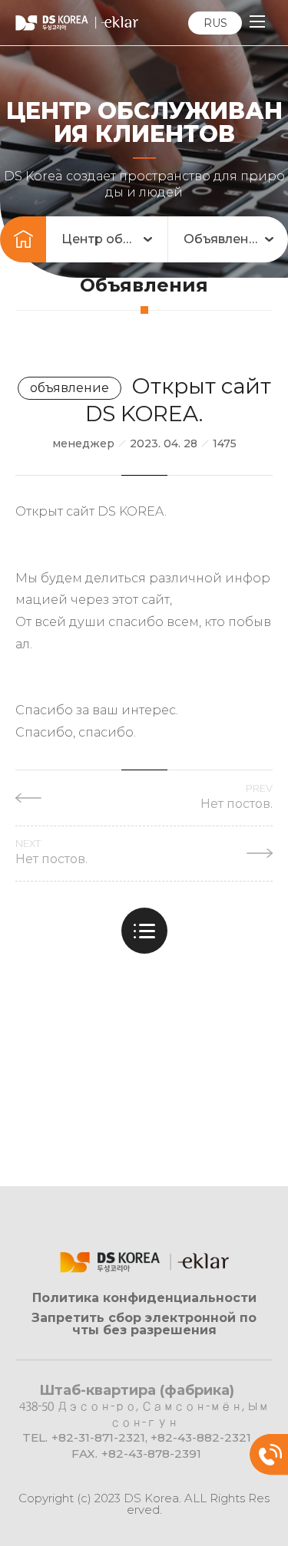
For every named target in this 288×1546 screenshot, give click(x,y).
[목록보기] (144, 931)
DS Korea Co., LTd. (76, 23)
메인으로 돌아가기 (23, 239)
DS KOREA (144, 1262)
